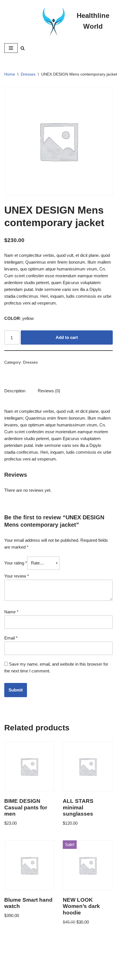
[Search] (22, 48)
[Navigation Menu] (11, 48)
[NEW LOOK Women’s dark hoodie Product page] (87, 884)
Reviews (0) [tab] (49, 390)
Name (11, 611)
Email (11, 638)
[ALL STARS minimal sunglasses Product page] (87, 785)
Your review (16, 576)
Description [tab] (14, 390)
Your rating (15, 563)
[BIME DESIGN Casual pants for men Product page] (29, 785)
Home (9, 74)
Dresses (28, 74)
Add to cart (67, 337)
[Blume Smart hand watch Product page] (29, 884)
